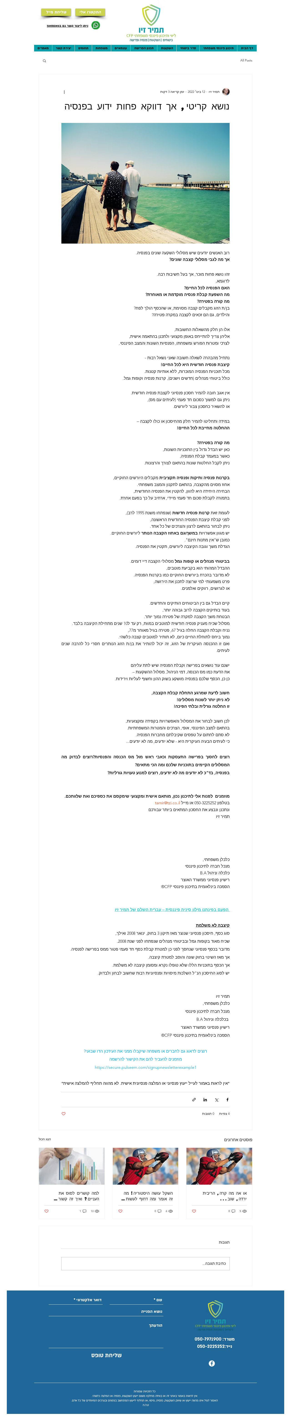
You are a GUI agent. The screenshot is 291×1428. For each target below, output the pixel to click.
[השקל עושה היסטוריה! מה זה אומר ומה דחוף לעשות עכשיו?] (145, 1166)
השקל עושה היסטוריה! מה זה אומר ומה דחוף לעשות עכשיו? (148, 1195)
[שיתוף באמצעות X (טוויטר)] (216, 1099)
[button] (44, 60)
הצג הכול (45, 1139)
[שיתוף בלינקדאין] (205, 1099)
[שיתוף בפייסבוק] (227, 1099)
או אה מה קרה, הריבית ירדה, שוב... (225, 1195)
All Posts (246, 60)
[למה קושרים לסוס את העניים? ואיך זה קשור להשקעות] (72, 1166)
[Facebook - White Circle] (212, 1363)
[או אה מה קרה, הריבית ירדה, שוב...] (219, 1166)
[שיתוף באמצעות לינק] (194, 1099)
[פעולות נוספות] (64, 91)
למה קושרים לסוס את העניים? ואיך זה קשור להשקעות (78, 1195)
